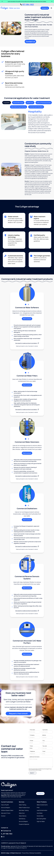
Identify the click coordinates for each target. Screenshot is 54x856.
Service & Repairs (5, 807)
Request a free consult (18, 713)
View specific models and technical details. (26, 343)
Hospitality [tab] (6, 102)
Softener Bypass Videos (7, 810)
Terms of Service (36, 770)
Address (44, 735)
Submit (32, 773)
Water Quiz (22, 813)
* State (31, 746)
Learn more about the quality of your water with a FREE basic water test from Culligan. (27, 1)
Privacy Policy (25, 853)
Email (43, 751)
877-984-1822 (28, 4)
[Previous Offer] (2, 1)
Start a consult (27, 318)
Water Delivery (22, 816)
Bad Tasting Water (41, 818)
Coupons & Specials (24, 824)
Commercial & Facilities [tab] (36, 107)
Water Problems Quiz (24, 807)
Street (31, 740)
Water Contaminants (42, 805)
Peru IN (18, 843)
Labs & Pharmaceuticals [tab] (44, 102)
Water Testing (22, 805)
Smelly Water (40, 816)
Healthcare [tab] (30, 102)
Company (32, 735)
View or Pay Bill (5, 805)
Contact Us (45, 8)
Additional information (34, 756)
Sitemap (32, 853)
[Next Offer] (52, 1)
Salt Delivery (22, 818)
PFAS (38, 807)
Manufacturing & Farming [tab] (18, 107)
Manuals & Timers (5, 813)
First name (32, 729)
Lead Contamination (42, 810)
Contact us (30, 41)
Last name (45, 729)
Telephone (32, 751)
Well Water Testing (23, 810)
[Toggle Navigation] (51, 8)
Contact (3, 816)
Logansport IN (12, 843)
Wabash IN (23, 843)
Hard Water (40, 813)
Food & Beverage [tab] (18, 102)
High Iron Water (41, 821)
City (43, 740)
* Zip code (44, 746)
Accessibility (38, 853)
